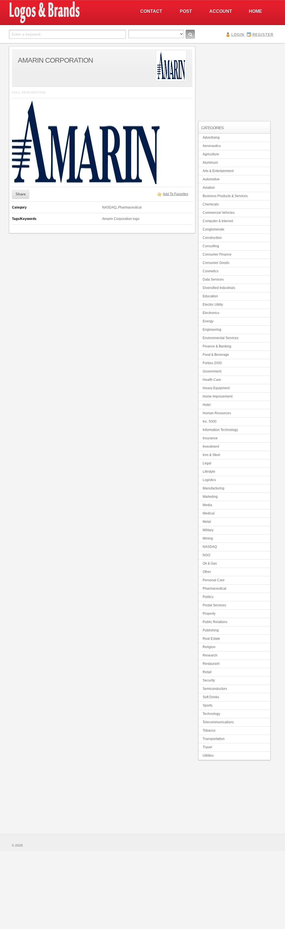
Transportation (214, 739)
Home (255, 11)
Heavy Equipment (216, 388)
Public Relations (215, 622)
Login (237, 35)
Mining (208, 538)
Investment (211, 446)
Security (209, 680)
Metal (207, 522)
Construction (212, 238)
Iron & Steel (211, 455)
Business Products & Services (225, 196)
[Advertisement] (234, 81)
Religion (209, 647)
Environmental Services (221, 338)
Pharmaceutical (130, 207)
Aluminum (210, 163)
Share (21, 194)
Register (262, 35)
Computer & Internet (218, 221)
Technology (211, 714)
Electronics (211, 313)
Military (208, 530)
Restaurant (211, 664)
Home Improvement (217, 396)
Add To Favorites (175, 194)
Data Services (213, 279)
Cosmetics (210, 271)
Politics (208, 597)
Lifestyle (209, 472)
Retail (207, 672)
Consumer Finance (217, 254)
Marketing (210, 497)
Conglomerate (213, 229)
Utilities (208, 756)
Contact (151, 11)
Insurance (210, 438)
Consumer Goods (216, 263)
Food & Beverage (216, 355)
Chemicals (211, 204)
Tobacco (209, 730)
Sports (207, 705)
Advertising (211, 137)
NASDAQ (109, 207)
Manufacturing (213, 488)
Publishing (211, 630)
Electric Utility (213, 305)
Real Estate (211, 639)
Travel (207, 747)
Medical (209, 513)
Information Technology (220, 430)
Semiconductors (215, 689)
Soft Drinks (211, 697)
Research (210, 655)
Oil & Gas (210, 563)
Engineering (212, 330)
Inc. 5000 (210, 421)
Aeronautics (212, 146)
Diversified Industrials (219, 288)
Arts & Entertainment (218, 171)
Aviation (209, 188)
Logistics (209, 480)
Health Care (212, 380)
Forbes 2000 (212, 363)
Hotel (207, 405)
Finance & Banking (217, 346)
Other (207, 572)
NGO (206, 555)
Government (212, 371)
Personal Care (214, 580)
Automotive (211, 179)
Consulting (211, 246)
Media (207, 505)
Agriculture (211, 154)
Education (210, 296)
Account (220, 11)
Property (209, 614)
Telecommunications (218, 722)
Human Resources (217, 413)
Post (186, 11)
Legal (207, 463)
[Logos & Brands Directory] (64, 22)
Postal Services (214, 605)
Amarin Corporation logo (120, 219)
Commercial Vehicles (219, 213)
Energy (208, 321)
